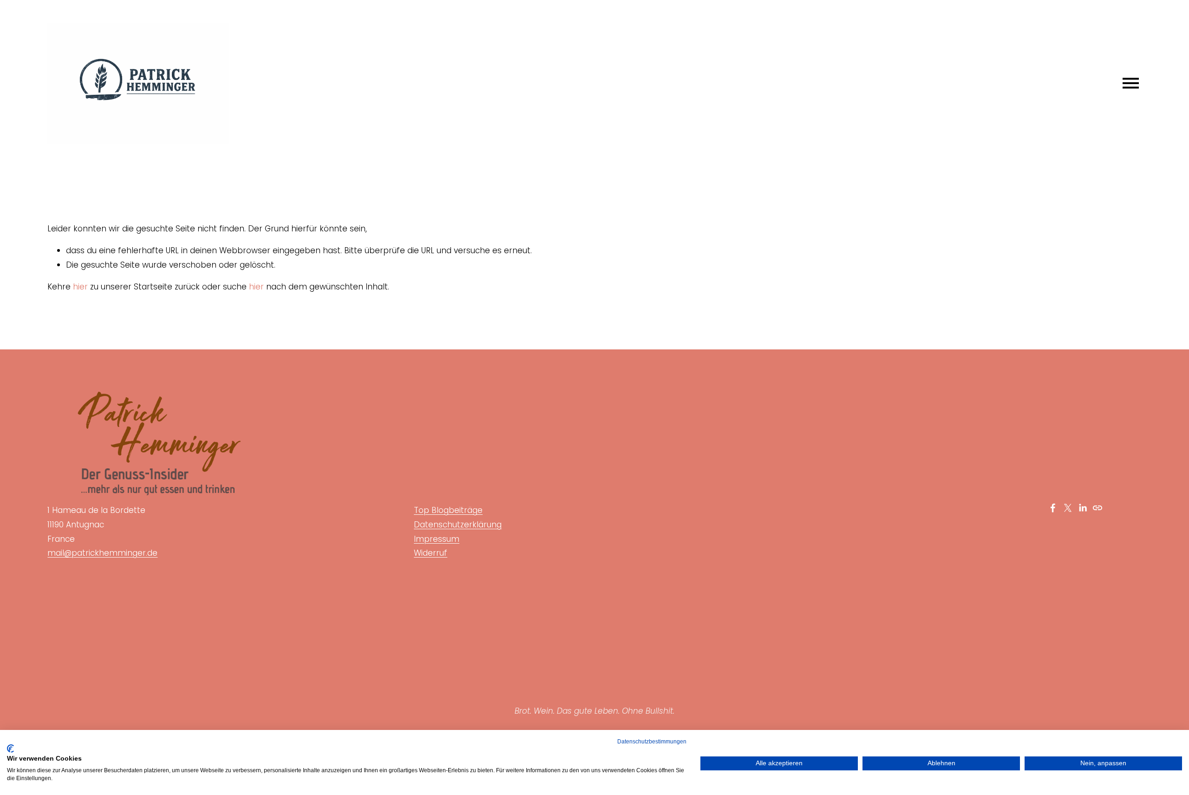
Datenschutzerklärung (458, 524)
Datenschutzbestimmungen (651, 741)
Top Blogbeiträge (448, 510)
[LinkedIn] (1082, 507)
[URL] (1097, 507)
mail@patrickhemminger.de (102, 552)
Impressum (436, 539)
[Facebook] (1053, 507)
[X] (1067, 507)
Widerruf (430, 552)
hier (80, 286)
